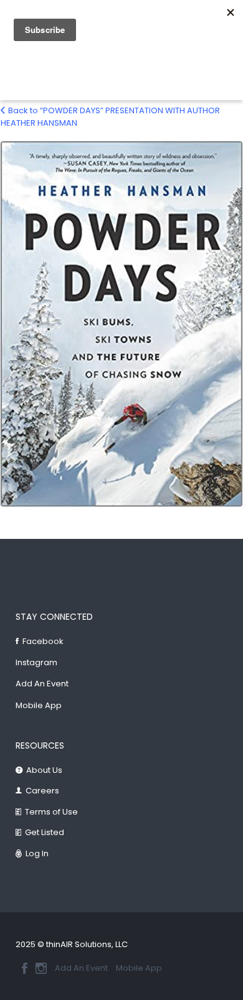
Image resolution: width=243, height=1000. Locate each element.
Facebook (43, 641)
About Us (44, 770)
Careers (42, 791)
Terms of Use (51, 812)
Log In (37, 853)
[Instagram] (41, 968)
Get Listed (44, 832)
